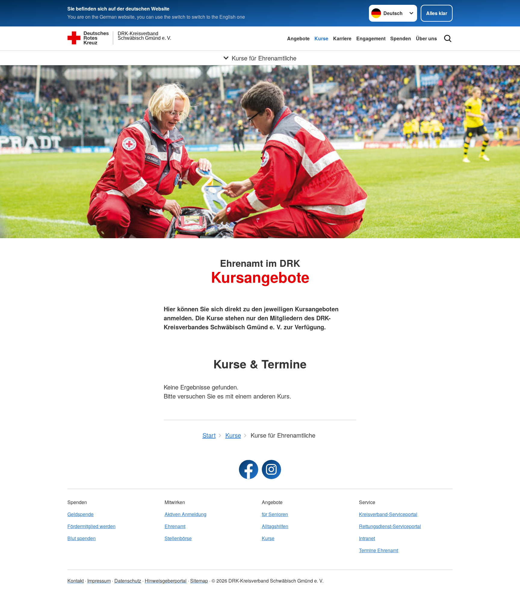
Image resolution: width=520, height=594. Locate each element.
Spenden (400, 38)
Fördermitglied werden (91, 526)
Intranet (367, 538)
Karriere (342, 38)
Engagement (370, 38)
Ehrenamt (175, 526)
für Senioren (275, 514)
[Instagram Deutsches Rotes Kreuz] (271, 469)
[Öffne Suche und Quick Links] (448, 38)
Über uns (426, 38)
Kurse (321, 38)
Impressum (99, 580)
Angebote (298, 38)
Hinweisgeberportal (166, 580)
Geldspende (80, 514)
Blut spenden (81, 538)
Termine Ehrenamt (378, 550)
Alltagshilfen (275, 526)
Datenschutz (127, 580)
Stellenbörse (178, 538)
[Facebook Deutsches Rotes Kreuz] (248, 469)
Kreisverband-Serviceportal (388, 514)
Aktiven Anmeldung (185, 514)
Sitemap (199, 580)
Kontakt (75, 580)
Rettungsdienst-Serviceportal (390, 526)
